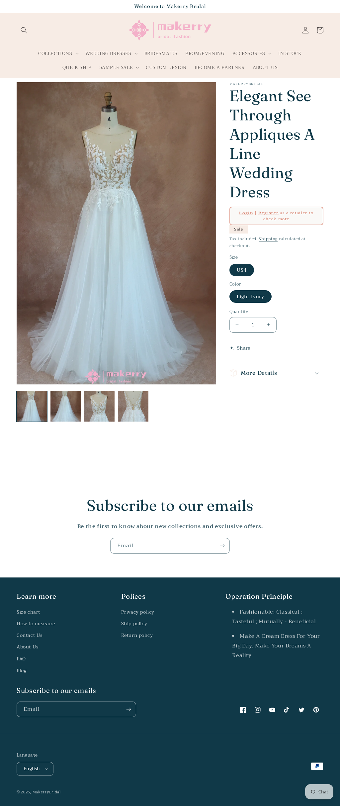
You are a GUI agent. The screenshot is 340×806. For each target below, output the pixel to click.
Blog (21, 670)
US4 (242, 270)
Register (268, 213)
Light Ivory (250, 297)
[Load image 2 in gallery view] (65, 406)
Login (246, 213)
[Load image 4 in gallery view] (133, 406)
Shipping (268, 238)
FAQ (21, 659)
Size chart (28, 612)
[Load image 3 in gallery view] (99, 406)
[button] (24, 30)
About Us (28, 647)
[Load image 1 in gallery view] (32, 406)
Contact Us (30, 635)
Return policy (137, 635)
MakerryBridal (47, 792)
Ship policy (134, 624)
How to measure (36, 624)
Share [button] (243, 348)
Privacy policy (137, 612)
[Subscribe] (222, 546)
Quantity (238, 311)
